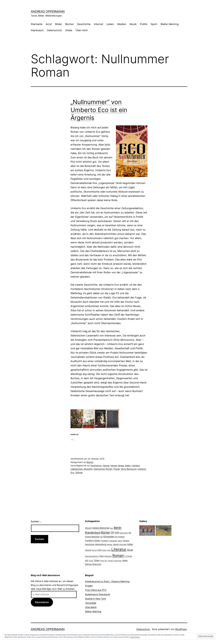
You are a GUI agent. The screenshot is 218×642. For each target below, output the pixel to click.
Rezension (108, 556)
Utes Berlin (91, 607)
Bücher (69, 24)
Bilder (58, 24)
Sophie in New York (95, 598)
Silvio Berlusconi (129, 469)
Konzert (94, 550)
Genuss (126, 541)
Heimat (116, 544)
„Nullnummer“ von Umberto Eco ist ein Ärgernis (99, 109)
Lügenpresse (77, 469)
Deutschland (124, 533)
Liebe (109, 550)
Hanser (106, 465)
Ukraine (110, 561)
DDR (117, 532)
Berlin (117, 527)
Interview (123, 544)
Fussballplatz (112, 541)
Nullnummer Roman (103, 469)
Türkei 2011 (103, 561)
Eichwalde (108, 536)
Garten (120, 541)
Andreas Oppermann (48, 11)
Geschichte (84, 24)
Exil (116, 537)
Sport (154, 24)
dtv (101, 537)
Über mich (82, 30)
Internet (98, 24)
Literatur (136, 465)
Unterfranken (118, 561)
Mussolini (88, 469)
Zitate (68, 30)
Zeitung (79, 472)
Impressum (37, 30)
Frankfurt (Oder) (92, 540)
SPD (86, 561)
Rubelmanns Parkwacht (97, 594)
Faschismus (96, 465)
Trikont (91, 561)
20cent (88, 528)
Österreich (96, 564)
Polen (101, 556)
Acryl (49, 24)
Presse (116, 469)
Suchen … (36, 521)
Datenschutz (54, 30)
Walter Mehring (169, 24)
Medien (121, 24)
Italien (128, 465)
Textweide (90, 603)
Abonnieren (42, 602)
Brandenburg (92, 532)
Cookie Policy (135, 637)
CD (112, 532)
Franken (121, 537)
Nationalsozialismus (92, 556)
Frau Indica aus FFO (95, 590)
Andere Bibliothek (100, 528)
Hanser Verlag (117, 465)
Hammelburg (100, 544)
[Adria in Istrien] (163, 530)
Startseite (36, 24)
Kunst (104, 550)
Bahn (111, 528)
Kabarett (88, 550)
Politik (143, 24)
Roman (118, 555)
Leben (110, 24)
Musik (133, 24)
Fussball (104, 541)
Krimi (100, 550)
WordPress (181, 629)
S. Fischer (128, 556)
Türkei (97, 560)
